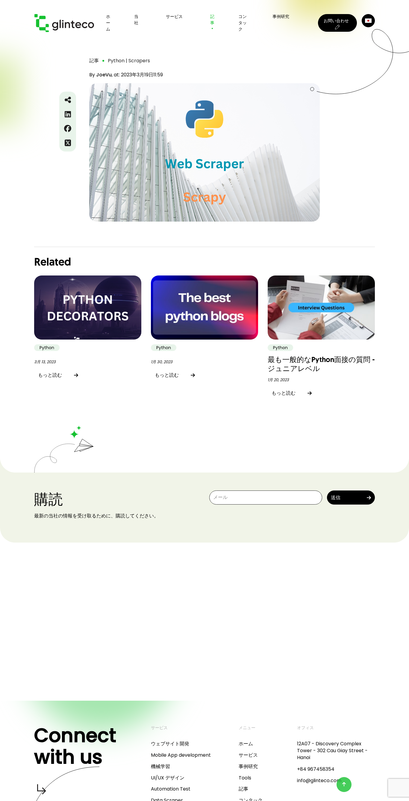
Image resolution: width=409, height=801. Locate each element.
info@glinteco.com (319, 780)
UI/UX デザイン (167, 777)
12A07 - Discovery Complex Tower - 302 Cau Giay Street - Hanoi (332, 750)
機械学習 (160, 766)
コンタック (242, 22)
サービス (248, 755)
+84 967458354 (315, 769)
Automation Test (170, 788)
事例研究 (280, 16)
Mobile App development (181, 755)
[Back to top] (344, 784)
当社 (136, 19)
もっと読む (50, 375)
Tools (245, 777)
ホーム (108, 22)
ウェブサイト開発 (170, 743)
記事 (212, 19)
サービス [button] (174, 16)
